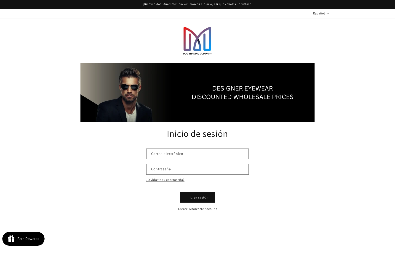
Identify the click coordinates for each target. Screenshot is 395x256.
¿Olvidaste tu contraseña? (165, 180)
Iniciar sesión (197, 197)
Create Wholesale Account (197, 209)
